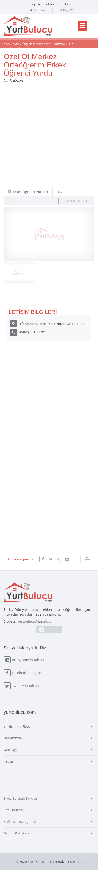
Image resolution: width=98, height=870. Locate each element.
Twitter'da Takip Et (26, 686)
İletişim (9, 761)
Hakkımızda (13, 738)
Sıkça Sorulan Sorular (21, 798)
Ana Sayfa (11, 44)
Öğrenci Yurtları (35, 44)
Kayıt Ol (68, 10)
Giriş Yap (39, 10)
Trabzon (58, 44)
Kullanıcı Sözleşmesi (20, 821)
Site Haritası (13, 810)
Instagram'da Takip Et (29, 659)
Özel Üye (11, 749)
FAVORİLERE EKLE (76, 201)
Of (71, 44)
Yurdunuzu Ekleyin (19, 726)
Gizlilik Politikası (16, 833)
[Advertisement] (49, 137)
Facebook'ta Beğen (26, 672)
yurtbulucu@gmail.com (35, 621)
